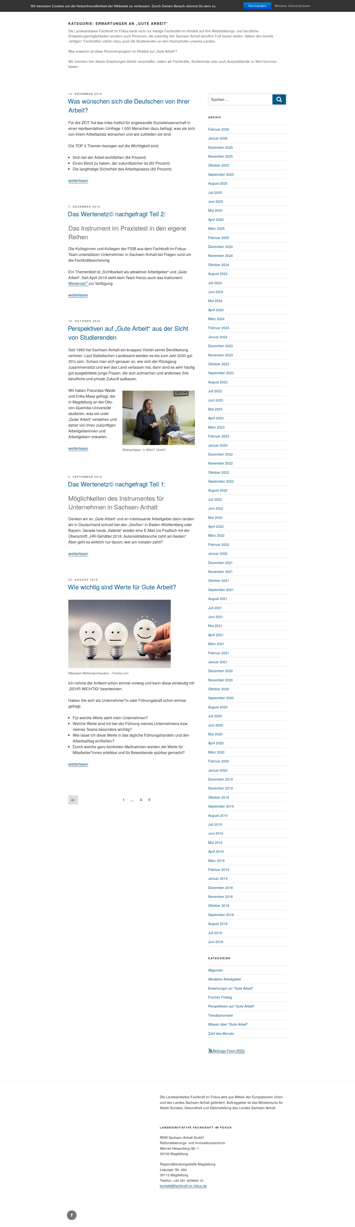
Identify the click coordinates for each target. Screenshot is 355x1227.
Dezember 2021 (220, 562)
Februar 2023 (218, 436)
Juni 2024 (215, 291)
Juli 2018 (215, 932)
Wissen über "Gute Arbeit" (228, 1024)
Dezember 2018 (220, 887)
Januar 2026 (217, 138)
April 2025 (216, 219)
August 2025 (217, 183)
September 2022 (221, 481)
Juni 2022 (215, 508)
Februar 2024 (218, 327)
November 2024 (220, 255)
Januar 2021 (217, 661)
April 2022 (216, 526)
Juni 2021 (215, 616)
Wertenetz (78, 283)
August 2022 (217, 490)
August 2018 (217, 923)
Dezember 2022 (220, 454)
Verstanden (257, 6)
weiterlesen (78, 180)
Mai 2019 (215, 842)
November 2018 (220, 896)
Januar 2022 (217, 553)
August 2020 (217, 707)
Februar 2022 (218, 544)
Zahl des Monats (221, 1033)
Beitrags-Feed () (229, 1050)
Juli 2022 (215, 499)
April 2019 (216, 851)
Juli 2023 (215, 390)
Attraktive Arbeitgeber (224, 979)
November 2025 (220, 156)
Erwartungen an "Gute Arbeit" (230, 988)
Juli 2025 (215, 192)
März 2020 (216, 752)
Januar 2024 (217, 336)
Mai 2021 (215, 625)
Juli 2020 (215, 715)
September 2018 (221, 914)
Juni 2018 (215, 941)
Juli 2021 (215, 607)
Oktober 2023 (218, 363)
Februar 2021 (218, 652)
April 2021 (216, 634)
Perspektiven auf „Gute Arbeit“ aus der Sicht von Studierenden (128, 332)
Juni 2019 (215, 833)
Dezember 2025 (220, 147)
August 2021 (217, 598)
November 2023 (220, 355)
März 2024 (216, 318)
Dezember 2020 (220, 670)
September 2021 (221, 589)
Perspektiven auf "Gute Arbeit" (231, 1006)
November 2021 (220, 571)
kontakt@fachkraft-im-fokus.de (183, 1185)
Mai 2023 (215, 409)
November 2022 (220, 463)
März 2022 (216, 535)
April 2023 (216, 418)
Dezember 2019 (220, 779)
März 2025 (216, 228)
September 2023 (221, 372)
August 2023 (217, 382)
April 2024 (216, 309)
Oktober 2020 (218, 688)
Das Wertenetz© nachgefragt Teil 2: (117, 213)
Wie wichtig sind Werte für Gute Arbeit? (122, 586)
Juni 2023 (215, 400)
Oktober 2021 (218, 580)
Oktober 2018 (218, 905)
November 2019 (220, 788)
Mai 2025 (215, 210)
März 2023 (216, 427)
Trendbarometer (220, 1015)
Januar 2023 (217, 445)
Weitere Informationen (292, 6)
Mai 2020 (215, 734)
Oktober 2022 (218, 472)
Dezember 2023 (220, 345)
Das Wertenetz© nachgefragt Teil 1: (117, 483)
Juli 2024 (215, 282)
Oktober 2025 (218, 165)
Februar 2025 (218, 237)
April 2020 (216, 742)
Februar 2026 (218, 129)
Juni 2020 (215, 725)
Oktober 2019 (218, 797)
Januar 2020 (217, 770)
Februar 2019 (218, 869)
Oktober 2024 (218, 264)
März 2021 (216, 643)
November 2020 (220, 679)
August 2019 (217, 815)
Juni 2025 (215, 201)
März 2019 (216, 860)
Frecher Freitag (220, 997)
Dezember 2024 (220, 246)
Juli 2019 (215, 824)
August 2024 (217, 273)
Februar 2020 (218, 761)
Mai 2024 (215, 300)
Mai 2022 (215, 517)
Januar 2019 (217, 878)
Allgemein (215, 970)
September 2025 (221, 174)
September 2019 (221, 806)
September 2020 (221, 697)
